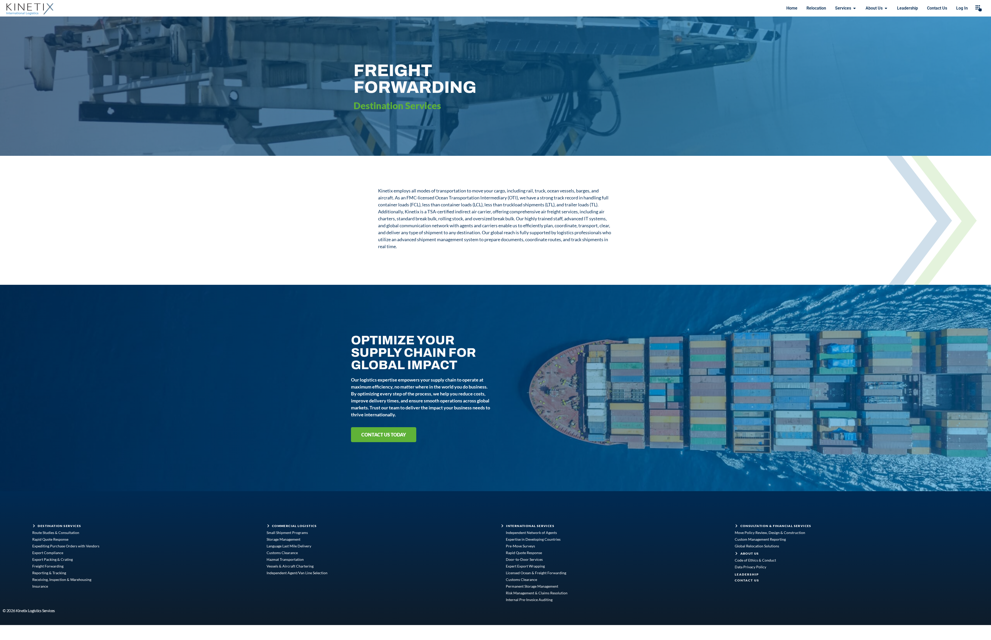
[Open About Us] (886, 8)
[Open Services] (854, 8)
